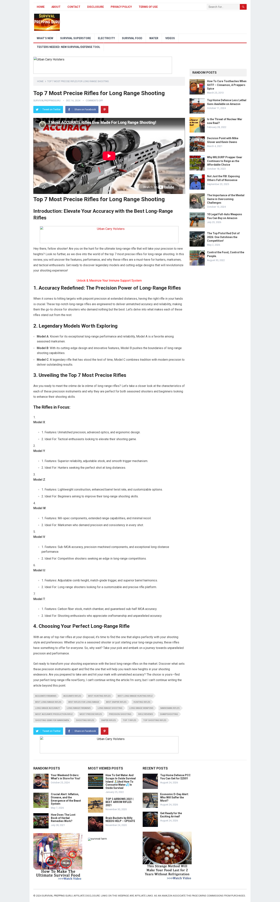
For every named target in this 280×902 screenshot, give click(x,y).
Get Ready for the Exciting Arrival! (171, 815)
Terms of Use (148, 6)
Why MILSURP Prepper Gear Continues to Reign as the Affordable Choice (224, 161)
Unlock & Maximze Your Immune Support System (109, 280)
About (56, 6)
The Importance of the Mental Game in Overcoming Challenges (225, 199)
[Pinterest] (104, 109)
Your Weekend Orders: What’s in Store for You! (65, 777)
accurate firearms (45, 696)
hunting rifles (142, 702)
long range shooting (110, 708)
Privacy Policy (121, 6)
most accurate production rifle (54, 714)
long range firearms (79, 708)
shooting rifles (85, 720)
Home (41, 6)
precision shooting (120, 714)
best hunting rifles (99, 696)
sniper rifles (108, 720)
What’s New (45, 38)
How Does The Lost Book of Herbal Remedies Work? (63, 818)
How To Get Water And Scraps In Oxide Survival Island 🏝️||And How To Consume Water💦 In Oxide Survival (121, 781)
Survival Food (132, 38)
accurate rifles (72, 696)
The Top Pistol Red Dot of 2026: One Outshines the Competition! (223, 237)
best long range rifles (48, 702)
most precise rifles (91, 714)
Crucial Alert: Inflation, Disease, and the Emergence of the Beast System (66, 799)
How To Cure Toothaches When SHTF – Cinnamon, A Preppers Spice (226, 85)
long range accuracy (47, 708)
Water (153, 38)
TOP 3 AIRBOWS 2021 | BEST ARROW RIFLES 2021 (120, 802)
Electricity (106, 38)
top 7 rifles (129, 720)
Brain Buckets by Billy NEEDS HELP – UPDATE (120, 819)
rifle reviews (145, 714)
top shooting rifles (154, 720)
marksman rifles (170, 708)
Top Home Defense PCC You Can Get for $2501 (175, 777)
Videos (170, 38)
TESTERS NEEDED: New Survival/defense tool (68, 46)
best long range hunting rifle (135, 696)
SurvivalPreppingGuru (47, 100)
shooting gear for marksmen (52, 720)
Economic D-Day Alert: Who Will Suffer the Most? (174, 797)
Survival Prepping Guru (57, 895)
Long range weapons (141, 708)
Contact (73, 6)
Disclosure (95, 6)
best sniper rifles (116, 702)
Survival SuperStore (75, 38)
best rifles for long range (83, 702)
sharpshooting (169, 714)
